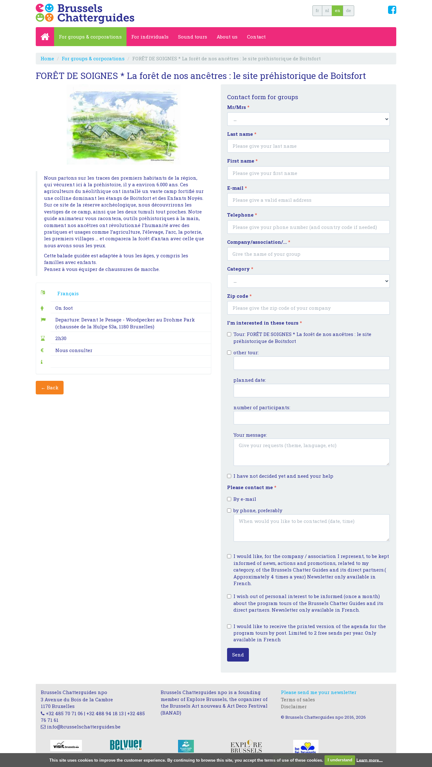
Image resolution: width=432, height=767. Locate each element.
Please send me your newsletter (318, 692)
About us (227, 36)
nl (327, 10)
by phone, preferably (257, 510)
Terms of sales (298, 699)
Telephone (242, 215)
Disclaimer (294, 706)
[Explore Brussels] (246, 746)
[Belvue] (126, 744)
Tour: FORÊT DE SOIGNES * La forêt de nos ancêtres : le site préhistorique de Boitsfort (302, 337)
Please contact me (251, 487)
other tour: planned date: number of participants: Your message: (261, 393)
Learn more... (369, 760)
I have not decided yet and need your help (283, 476)
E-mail (237, 188)
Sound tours (192, 36)
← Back (50, 387)
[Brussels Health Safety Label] (186, 747)
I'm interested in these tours (264, 323)
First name (242, 161)
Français (68, 293)
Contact (256, 36)
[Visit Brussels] (66, 745)
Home (47, 58)
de (348, 10)
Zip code (239, 296)
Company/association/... (258, 242)
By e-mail (244, 499)
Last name (241, 134)
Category (240, 269)
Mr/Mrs (238, 107)
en (337, 10)
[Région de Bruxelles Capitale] (305, 747)
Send (238, 654)
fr (317, 10)
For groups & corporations (90, 36)
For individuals (150, 36)
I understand (340, 760)
